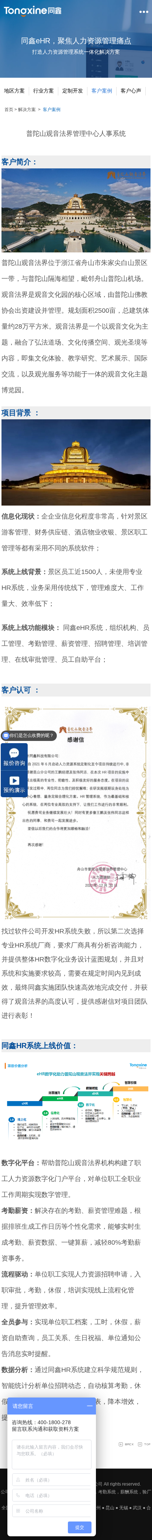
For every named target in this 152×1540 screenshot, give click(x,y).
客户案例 (101, 91)
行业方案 (43, 91)
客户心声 (131, 91)
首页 (8, 109)
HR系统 (72, 1369)
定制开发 (72, 91)
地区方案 (14, 91)
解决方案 (27, 109)
